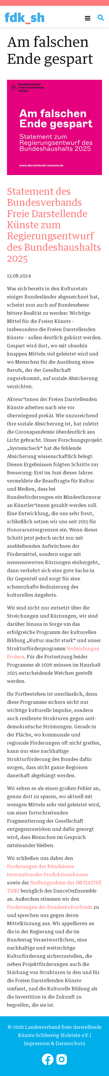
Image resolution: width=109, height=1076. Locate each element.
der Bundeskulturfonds (49, 907)
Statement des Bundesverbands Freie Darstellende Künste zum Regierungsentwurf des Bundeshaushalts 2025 (54, 226)
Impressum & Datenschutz (54, 1043)
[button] (87, 18)
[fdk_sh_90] (24, 18)
